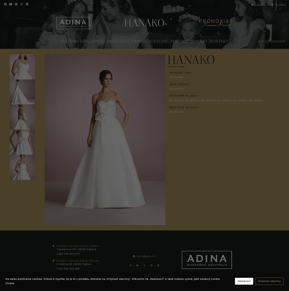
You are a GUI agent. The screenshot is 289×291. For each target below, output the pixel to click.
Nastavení (244, 281)
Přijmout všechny (269, 281)
